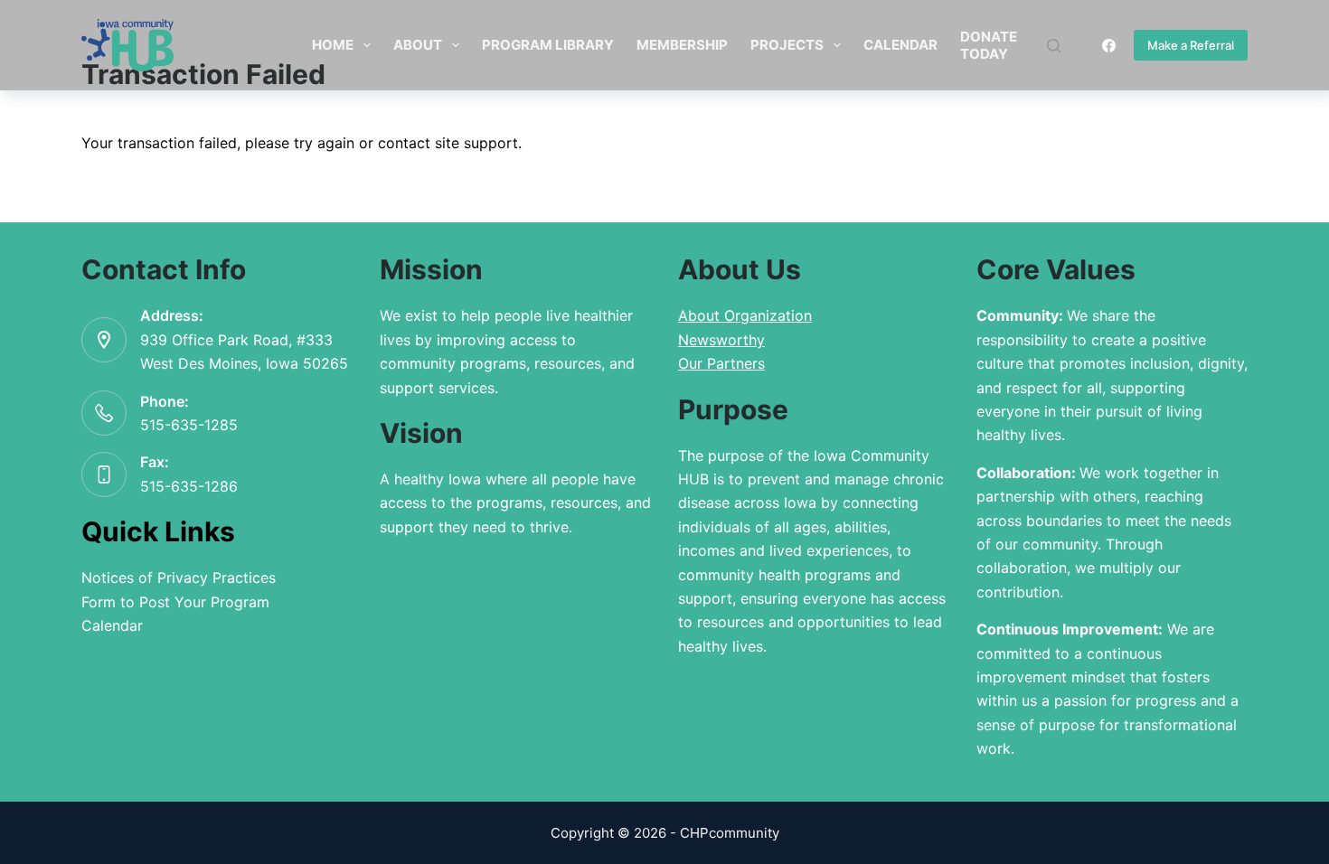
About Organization (745, 315)
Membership (682, 44)
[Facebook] (1109, 45)
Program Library (548, 44)
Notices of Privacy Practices (178, 577)
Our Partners (721, 363)
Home (332, 44)
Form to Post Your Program (175, 602)
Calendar (900, 44)
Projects (787, 44)
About (417, 44)
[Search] (1053, 45)
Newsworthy (721, 340)
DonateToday (988, 45)
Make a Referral (1190, 45)
